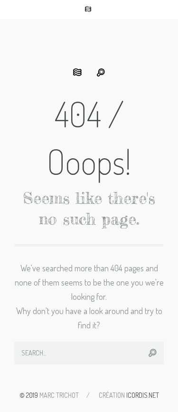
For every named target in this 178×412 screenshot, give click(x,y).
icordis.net (142, 395)
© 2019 (28, 395)
